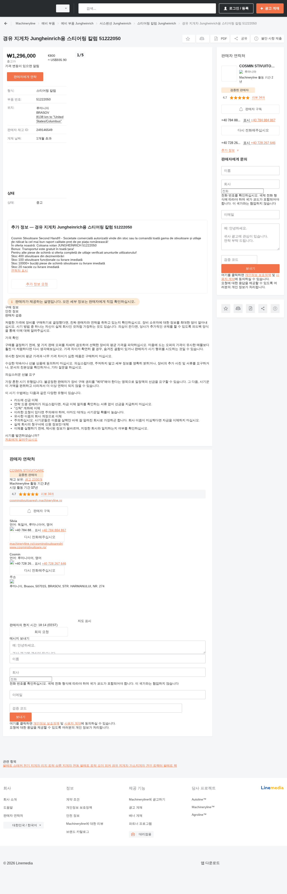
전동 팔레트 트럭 (85, 765)
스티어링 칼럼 (46, 90)
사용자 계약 (72, 723)
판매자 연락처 (13, 815)
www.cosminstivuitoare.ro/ (28, 547)
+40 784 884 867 (54, 530)
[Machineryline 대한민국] (26, 8)
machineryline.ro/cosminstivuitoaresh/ (36, 543)
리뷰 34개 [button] (47, 494)
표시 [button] (38, 530)
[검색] (83, 8)
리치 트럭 (48, 765)
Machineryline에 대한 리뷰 (84, 823)
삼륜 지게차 (64, 765)
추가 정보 (228, 150)
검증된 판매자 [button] (28, 474)
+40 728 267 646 (54, 563)
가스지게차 (137, 765)
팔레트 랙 (170, 765)
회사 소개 (10, 799)
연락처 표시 (19, 270)
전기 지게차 (32, 765)
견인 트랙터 (154, 765)
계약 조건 (73, 799)
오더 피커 (105, 765)
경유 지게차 (120, 765)
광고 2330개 (33, 479)
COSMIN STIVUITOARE (27, 470)
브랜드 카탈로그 (77, 831)
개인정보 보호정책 (46, 723)
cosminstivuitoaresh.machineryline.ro (36, 500)
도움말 (8, 807)
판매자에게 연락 (25, 76)
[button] (188, 39)
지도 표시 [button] (84, 621)
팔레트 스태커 (13, 765)
